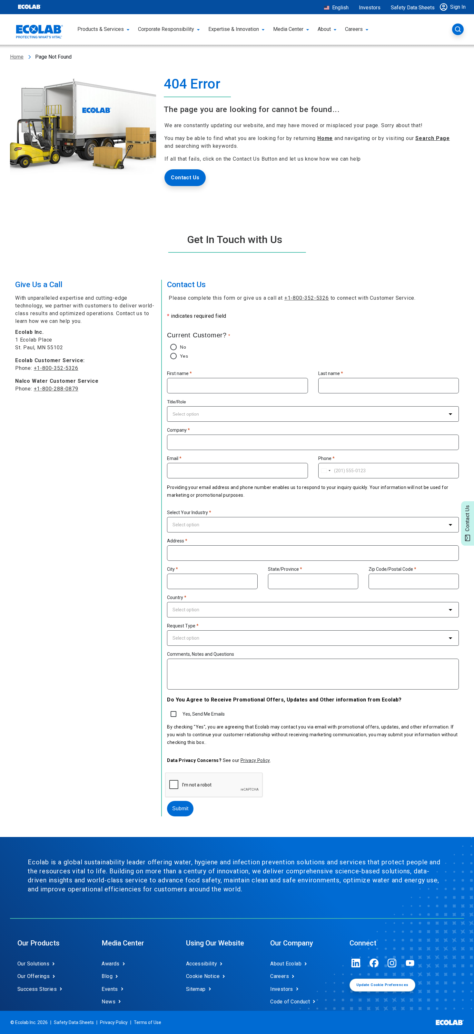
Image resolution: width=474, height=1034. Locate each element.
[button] (454, 7)
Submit (180, 808)
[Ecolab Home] (39, 31)
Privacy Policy (255, 760)
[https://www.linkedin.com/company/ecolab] (355, 963)
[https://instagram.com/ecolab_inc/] (392, 963)
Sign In (458, 7)
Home (17, 57)
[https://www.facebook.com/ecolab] (374, 963)
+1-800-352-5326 (56, 368)
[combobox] (313, 414)
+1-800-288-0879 (56, 389)
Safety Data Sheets (413, 8)
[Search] (458, 29)
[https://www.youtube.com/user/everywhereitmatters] (410, 963)
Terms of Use (147, 1022)
